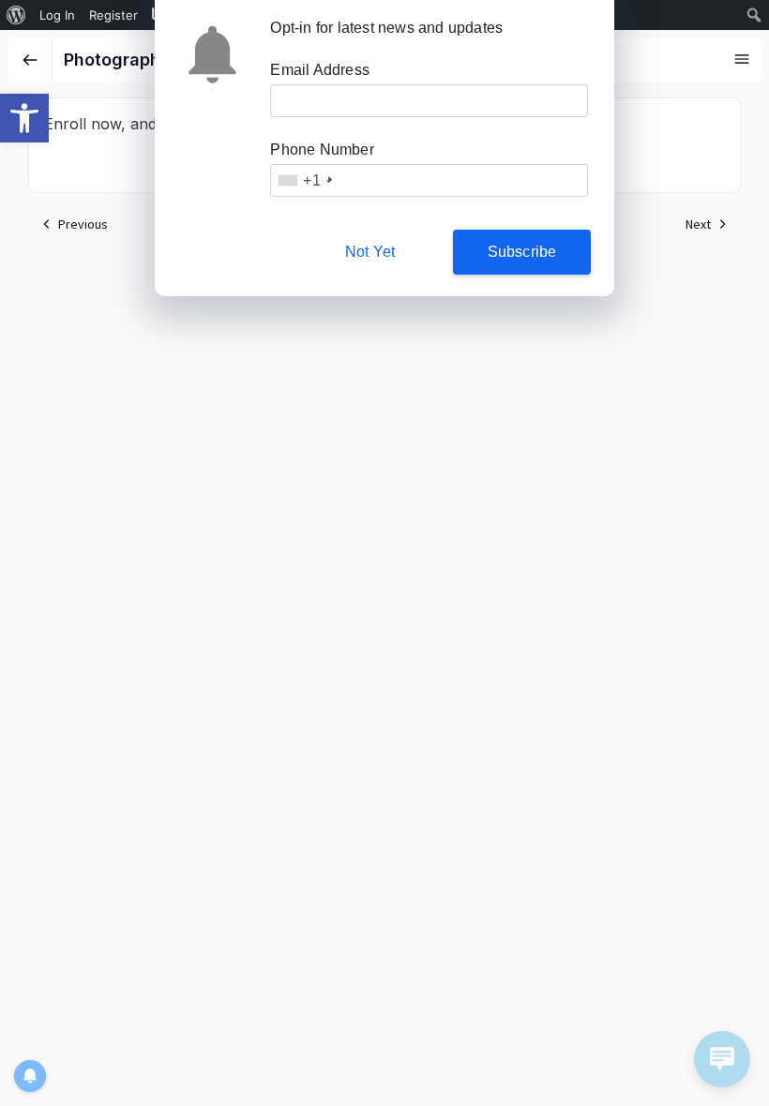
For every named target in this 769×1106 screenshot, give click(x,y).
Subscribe (522, 252)
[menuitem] (16, 15)
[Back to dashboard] (30, 60)
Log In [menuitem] (57, 14)
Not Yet (370, 252)
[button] (24, 118)
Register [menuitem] (113, 14)
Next (698, 224)
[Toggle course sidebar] (742, 59)
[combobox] (303, 180)
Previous (83, 224)
